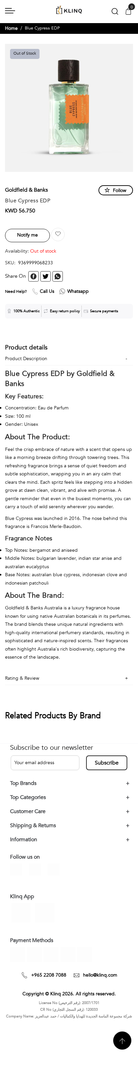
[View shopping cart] (128, 12)
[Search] (115, 12)
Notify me (27, 235)
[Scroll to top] (122, 1040)
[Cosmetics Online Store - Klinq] (69, 10)
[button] (58, 234)
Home (11, 28)
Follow (119, 190)
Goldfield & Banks (26, 190)
